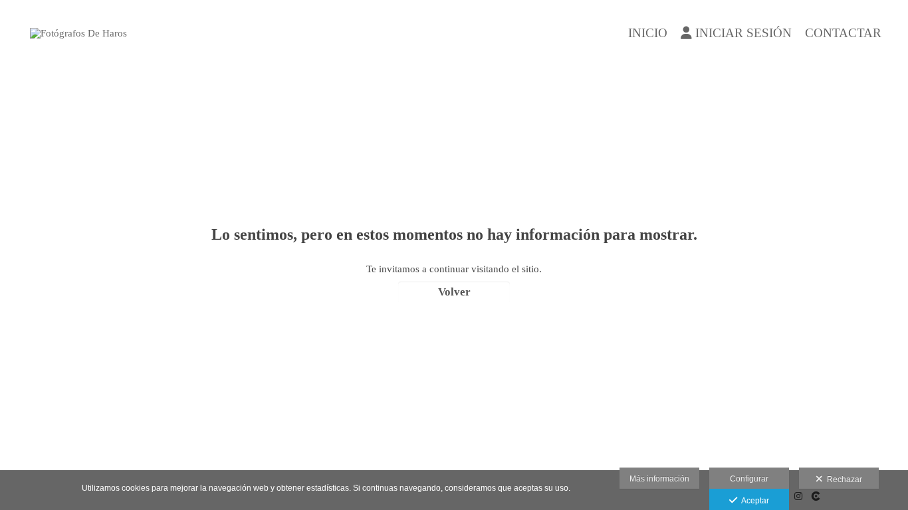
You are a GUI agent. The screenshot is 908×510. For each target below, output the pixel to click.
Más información (659, 478)
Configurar (749, 478)
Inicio (647, 33)
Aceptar (753, 500)
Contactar (843, 33)
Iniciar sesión (743, 33)
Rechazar (842, 479)
